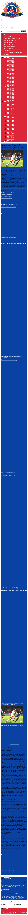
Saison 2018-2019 (10, 128)
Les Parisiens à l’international (13, 53)
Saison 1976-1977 (10, 66)
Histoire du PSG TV (10, 40)
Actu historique (8, 36)
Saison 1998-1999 (10, 98)
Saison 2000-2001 (10, 102)
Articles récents (7, 878)
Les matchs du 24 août (9, 896)
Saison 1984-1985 (10, 78)
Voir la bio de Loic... (5, 889)
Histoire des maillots (10, 42)
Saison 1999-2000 (10, 100)
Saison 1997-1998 (10, 97)
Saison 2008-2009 (10, 113)
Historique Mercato (9, 46)
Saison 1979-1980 (10, 70)
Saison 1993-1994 (10, 92)
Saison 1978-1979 (10, 69)
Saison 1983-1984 (10, 77)
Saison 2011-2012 (10, 119)
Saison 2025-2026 (10, 139)
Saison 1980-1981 (10, 73)
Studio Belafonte (10, 913)
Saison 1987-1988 (10, 82)
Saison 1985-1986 (10, 80)
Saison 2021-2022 (10, 133)
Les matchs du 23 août (9, 899)
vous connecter (9, 904)
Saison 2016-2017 (10, 125)
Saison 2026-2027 (10, 140)
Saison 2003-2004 (10, 106)
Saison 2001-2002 (10, 104)
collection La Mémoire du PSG (8, 207)
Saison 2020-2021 (10, 132)
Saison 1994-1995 (10, 93)
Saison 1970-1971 (10, 58)
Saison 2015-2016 (10, 124)
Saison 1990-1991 (10, 88)
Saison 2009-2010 (10, 114)
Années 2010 (6, 116)
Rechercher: (3, 31)
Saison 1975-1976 (10, 65)
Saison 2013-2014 (10, 121)
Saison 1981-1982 (10, 74)
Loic (2, 884)
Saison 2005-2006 (10, 109)
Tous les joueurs (8, 44)
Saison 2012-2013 (10, 120)
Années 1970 (6, 57)
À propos (6, 877)
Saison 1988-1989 (10, 84)
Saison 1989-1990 (10, 85)
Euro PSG (7, 50)
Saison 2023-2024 (10, 136)
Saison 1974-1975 (10, 64)
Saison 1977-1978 (10, 68)
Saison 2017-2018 (10, 127)
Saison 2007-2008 (10, 112)
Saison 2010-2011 (10, 117)
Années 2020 (6, 131)
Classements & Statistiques (12, 38)
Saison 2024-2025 (10, 137)
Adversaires (6, 141)
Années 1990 (6, 86)
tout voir (17, 893)
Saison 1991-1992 (10, 89)
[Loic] (2, 881)
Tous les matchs (8, 48)
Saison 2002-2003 (10, 105)
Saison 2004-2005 (10, 108)
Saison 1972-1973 (10, 61)
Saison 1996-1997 (10, 96)
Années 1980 (6, 72)
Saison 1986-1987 (10, 81)
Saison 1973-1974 (10, 62)
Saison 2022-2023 (10, 135)
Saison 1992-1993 (10, 90)
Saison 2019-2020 (10, 129)
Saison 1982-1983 (10, 76)
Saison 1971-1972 (10, 60)
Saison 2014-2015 (10, 123)
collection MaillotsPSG (6, 198)
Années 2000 (6, 101)
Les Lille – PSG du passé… (10, 897)
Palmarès (6, 55)
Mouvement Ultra (14, 744)
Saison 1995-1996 (10, 94)
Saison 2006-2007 (10, 110)
